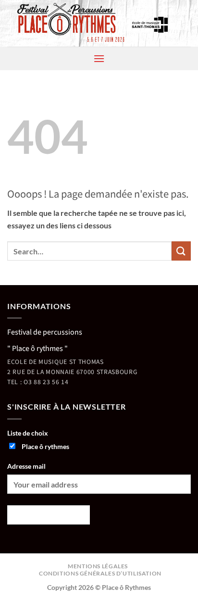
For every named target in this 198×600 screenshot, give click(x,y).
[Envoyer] (181, 250)
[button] (99, 58)
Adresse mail (26, 466)
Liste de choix (27, 433)
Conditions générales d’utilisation (100, 573)
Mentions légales (98, 566)
